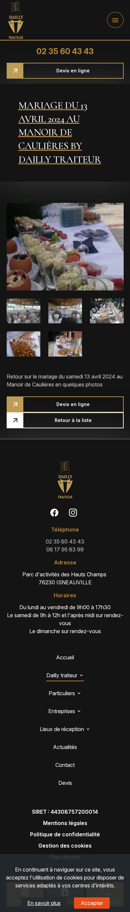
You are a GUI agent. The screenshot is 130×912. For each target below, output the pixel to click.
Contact (65, 765)
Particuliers (62, 693)
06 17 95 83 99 (65, 549)
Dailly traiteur (61, 675)
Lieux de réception (62, 729)
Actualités (65, 747)
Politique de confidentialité (65, 834)
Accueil (65, 657)
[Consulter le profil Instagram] (73, 512)
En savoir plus (44, 903)
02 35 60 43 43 (65, 51)
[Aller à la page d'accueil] (15, 20)
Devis (65, 783)
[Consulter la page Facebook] (54, 512)
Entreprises (61, 711)
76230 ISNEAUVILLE (65, 578)
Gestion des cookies (65, 845)
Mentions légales (65, 823)
